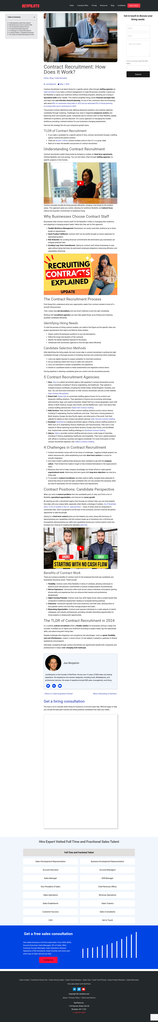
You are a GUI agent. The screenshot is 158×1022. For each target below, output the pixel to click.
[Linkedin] (74, 989)
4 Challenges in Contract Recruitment (20, 30)
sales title (83, 525)
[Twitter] (79, 989)
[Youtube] (83, 989)
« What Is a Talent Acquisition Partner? (58, 694)
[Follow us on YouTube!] (60, 686)
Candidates (122, 5)
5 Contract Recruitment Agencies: (19, 28)
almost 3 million (62, 141)
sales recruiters (49, 92)
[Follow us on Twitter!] (48, 686)
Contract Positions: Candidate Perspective (21, 32)
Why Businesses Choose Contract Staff (20, 25)
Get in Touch (134, 6)
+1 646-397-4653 (79, 1013)
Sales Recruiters (61, 78)
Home (46, 78)
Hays (55, 382)
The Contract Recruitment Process (19, 27)
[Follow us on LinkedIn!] (54, 686)
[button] (34, 17)
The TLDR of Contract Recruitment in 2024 (21, 34)
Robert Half (62, 396)
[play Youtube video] (80, 183)
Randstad (60, 422)
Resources (103, 5)
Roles (72, 5)
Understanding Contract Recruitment (20, 23)
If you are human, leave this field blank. (137, 62)
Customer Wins (82, 5)
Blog (112, 5)
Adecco (57, 433)
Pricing (94, 5)
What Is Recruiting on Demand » (105, 694)
